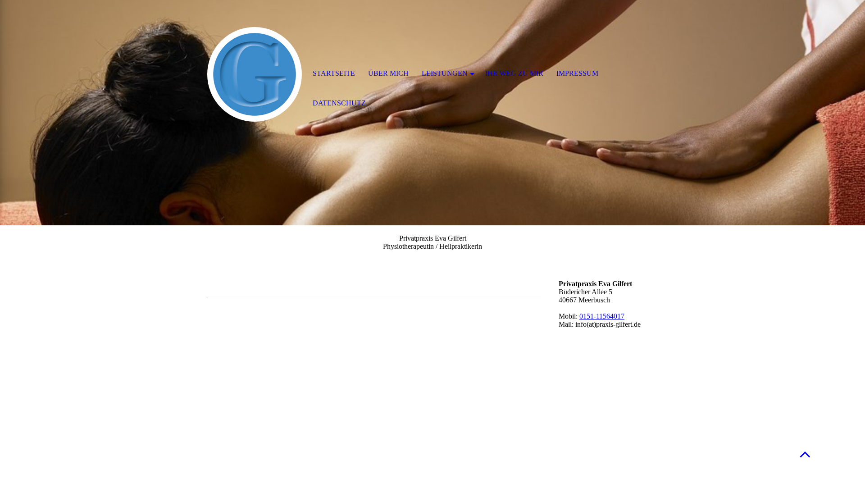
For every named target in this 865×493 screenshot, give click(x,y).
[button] (805, 454)
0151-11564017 (601, 316)
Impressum (577, 73)
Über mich (388, 73)
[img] (254, 74)
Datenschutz (339, 103)
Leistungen (445, 73)
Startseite (334, 73)
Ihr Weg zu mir (514, 73)
